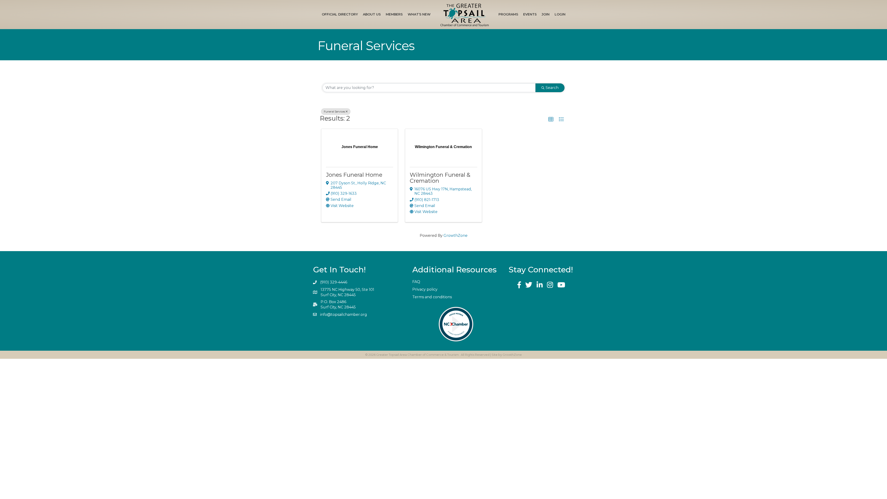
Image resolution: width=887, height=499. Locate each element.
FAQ (416, 282)
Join (546, 14)
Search (552, 87)
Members (394, 14)
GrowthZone (456, 235)
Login (560, 14)
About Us (372, 14)
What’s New (419, 14)
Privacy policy (424, 289)
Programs (508, 14)
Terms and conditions (432, 297)
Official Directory (340, 14)
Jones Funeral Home (354, 174)
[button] (551, 119)
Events (530, 14)
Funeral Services (334, 111)
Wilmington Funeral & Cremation (440, 177)
